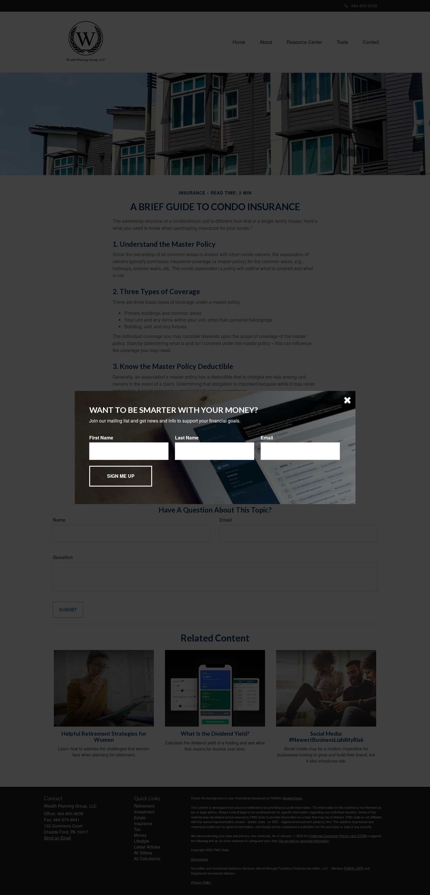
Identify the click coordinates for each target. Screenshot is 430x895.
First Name (101, 437)
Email (267, 437)
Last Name (187, 437)
